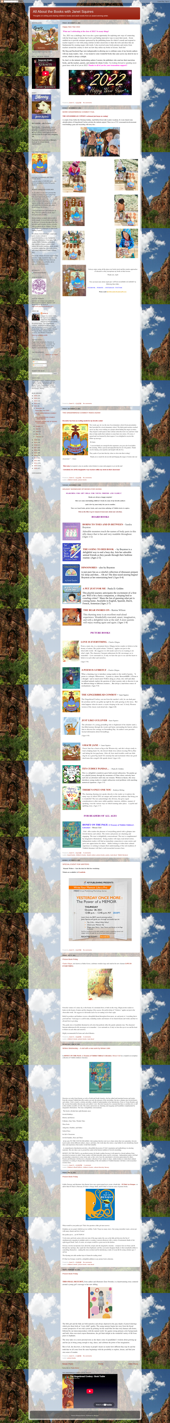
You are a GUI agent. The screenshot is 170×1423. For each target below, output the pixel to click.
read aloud (113, 855)
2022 (36, 403)
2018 (36, 445)
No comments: (87, 102)
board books (71, 855)
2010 (36, 465)
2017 (36, 447)
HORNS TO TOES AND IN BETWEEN (102, 524)
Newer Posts (67, 1364)
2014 (36, 455)
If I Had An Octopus (128, 1184)
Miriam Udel (116, 1056)
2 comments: (87, 1037)
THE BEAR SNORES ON (96, 610)
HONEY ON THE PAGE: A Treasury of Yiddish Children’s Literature (88, 1055)
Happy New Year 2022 (71, 27)
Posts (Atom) (75, 1368)
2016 (36, 450)
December (39, 408)
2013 (36, 458)
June (37, 431)
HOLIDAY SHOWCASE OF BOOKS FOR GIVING (82, 489)
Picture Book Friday (70, 959)
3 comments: (87, 853)
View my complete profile (39, 335)
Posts (36, 362)
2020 (36, 440)
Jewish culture (91, 855)
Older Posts (133, 1364)
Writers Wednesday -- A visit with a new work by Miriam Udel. (86, 1048)
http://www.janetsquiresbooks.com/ (42, 306)
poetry (107, 855)
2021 (36, 406)
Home (100, 1364)
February (39, 436)
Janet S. (45, 313)
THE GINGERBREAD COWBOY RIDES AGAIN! (81, 413)
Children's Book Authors (74, 1167)
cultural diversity (99, 1167)
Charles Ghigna (67, 963)
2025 (36, 395)
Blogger (96, 1415)
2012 (36, 460)
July (37, 429)
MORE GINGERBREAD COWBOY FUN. (78, 112)
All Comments (38, 365)
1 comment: (88, 1165)
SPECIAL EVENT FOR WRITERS (75, 864)
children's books (72, 480)
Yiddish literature (123, 855)
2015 (36, 453)
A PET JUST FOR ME (94, 588)
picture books (82, 480)
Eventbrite (81, 872)
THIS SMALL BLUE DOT (72, 1281)
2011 (35, 463)
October (38, 426)
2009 (36, 468)
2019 (36, 442)
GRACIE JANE (90, 745)
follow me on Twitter (52, 354)
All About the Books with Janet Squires (63, 12)
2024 (36, 398)
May (37, 434)
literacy (107, 1167)
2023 (36, 401)
